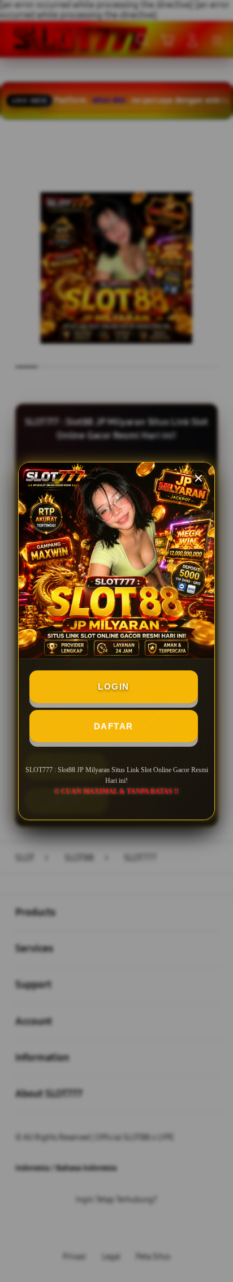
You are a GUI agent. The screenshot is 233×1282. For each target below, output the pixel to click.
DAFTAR (113, 726)
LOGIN (114, 686)
